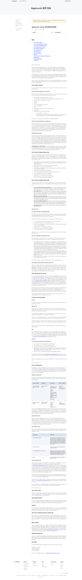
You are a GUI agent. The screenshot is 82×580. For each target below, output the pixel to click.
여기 (53, 129)
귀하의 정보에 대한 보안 (38, 53)
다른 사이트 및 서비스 (37, 51)
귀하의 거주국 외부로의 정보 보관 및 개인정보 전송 (42, 56)
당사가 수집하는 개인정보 (38, 42)
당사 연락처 (36, 60)
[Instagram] (67, 573)
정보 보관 (35, 54)
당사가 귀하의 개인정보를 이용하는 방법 (40, 44)
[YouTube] (65, 573)
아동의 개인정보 (36, 57)
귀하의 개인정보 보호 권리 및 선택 (39, 47)
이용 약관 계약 (17, 20)
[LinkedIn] (62, 573)
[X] (63, 573)
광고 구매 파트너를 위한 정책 (19, 23)
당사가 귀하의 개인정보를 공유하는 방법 (40, 45)
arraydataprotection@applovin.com (42, 280)
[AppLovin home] (18, 565)
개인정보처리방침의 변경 (38, 59)
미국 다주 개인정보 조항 (38, 50)
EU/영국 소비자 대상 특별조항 (39, 48)
